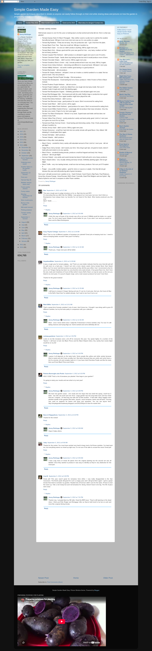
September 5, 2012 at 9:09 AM (73, 458)
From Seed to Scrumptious (124, 145)
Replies (47, 210)
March (24, 236)
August (24, 222)
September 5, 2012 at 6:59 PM (59, 476)
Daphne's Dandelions (124, 160)
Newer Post (43, 578)
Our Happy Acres (125, 69)
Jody (45, 442)
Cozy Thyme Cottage (50, 231)
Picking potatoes (26, 210)
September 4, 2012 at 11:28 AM (65, 261)
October (24, 153)
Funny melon (25, 191)
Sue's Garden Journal (124, 126)
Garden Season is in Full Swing (126, 175)
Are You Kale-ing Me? (126, 107)
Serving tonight (124, 154)
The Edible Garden (126, 88)
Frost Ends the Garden (126, 129)
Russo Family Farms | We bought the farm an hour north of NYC (127, 103)
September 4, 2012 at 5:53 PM (75, 373)
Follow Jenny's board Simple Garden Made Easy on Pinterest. (124, 31)
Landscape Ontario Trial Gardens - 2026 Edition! (127, 53)
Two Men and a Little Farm (125, 60)
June (23, 227)
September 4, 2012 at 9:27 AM (57, 190)
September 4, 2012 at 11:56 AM (73, 320)
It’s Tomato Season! (126, 71)
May (23, 230)
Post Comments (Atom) (55, 582)
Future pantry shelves (25, 187)
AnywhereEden (48, 261)
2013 (22, 142)
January (24, 241)
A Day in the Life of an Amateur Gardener (126, 170)
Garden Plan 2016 (32, 23)
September (25, 155)
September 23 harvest (25, 173)
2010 (22, 247)
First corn (24, 177)
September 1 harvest (25, 217)
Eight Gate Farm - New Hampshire (126, 77)
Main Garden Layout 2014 (50, 23)
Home (20, 23)
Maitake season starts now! (26, 183)
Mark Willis (47, 304)
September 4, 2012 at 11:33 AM (73, 288)
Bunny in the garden (25, 203)
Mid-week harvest (27, 207)
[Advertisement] (75, 559)
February (25, 238)
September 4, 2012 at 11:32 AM (73, 247)
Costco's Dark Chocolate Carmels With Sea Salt (127, 119)
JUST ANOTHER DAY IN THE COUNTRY (126, 63)
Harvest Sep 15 (26, 180)
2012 (22, 145)
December (25, 147)
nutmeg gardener (49, 336)
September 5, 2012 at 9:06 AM (57, 442)
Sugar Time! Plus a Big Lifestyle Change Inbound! (126, 81)
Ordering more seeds (26, 163)
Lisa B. (45, 476)
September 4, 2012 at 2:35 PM (66, 336)
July (23, 225)
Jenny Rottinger (54, 213)
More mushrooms (27, 200)
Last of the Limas (125, 147)
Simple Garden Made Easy (36, 9)
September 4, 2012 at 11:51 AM (62, 304)
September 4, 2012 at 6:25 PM (68, 415)
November (25, 150)
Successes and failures (127, 96)
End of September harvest (27, 158)
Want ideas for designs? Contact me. (90, 23)
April (23, 233)
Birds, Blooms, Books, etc (125, 42)
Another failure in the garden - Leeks (26, 168)
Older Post (108, 578)
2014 (22, 139)
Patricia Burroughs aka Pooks (53, 373)
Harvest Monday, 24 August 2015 (126, 163)
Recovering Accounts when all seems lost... (126, 138)
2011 (21, 244)
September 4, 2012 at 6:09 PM (73, 391)
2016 (22, 134)
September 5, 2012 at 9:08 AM (73, 428)
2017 (22, 131)
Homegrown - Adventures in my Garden (126, 49)
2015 (22, 137)
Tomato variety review (26, 213)
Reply (45, 205)
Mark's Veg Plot (125, 94)
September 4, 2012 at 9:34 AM (73, 213)
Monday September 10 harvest (26, 195)
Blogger (96, 590)
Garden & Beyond (126, 152)
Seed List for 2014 (69, 23)
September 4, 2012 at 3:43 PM (73, 353)
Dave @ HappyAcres (50, 415)
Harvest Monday (124, 89)
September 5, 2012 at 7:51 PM (73, 497)
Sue (44, 190)
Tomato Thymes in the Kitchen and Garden (126, 114)
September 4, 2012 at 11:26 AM (69, 231)
